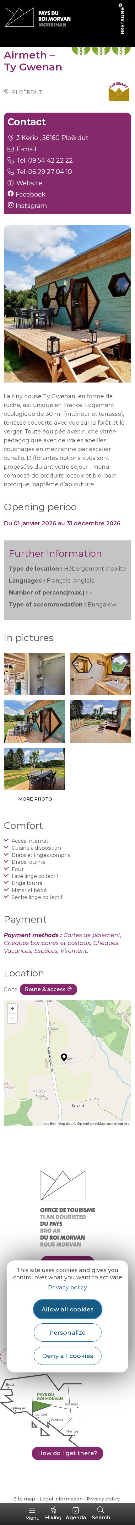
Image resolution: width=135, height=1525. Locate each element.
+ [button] (12, 1008)
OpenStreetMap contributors (103, 1123)
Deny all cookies (67, 1356)
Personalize (67, 1332)
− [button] (12, 1018)
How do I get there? (67, 1453)
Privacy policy (67, 1287)
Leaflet (49, 1123)
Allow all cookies (67, 1309)
